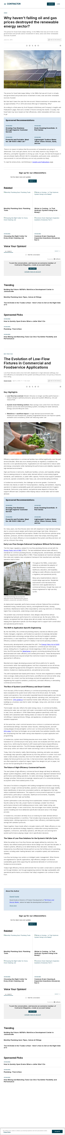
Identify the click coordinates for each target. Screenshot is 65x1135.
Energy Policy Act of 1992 (12, 550)
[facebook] (27, 45)
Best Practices (8, 354)
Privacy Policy (7, 1132)
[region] (32, 255)
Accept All (57, 1131)
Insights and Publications (40, 162)
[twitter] (32, 45)
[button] (5, 4)
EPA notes (7, 731)
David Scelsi (7, 381)
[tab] (8, 251)
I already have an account (32, 272)
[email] (38, 45)
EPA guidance (18, 700)
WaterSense (26, 651)
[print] (60, 45)
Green (5, 13)
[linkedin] (29, 45)
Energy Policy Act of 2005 (50, 644)
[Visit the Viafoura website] (57, 259)
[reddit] (35, 45)
